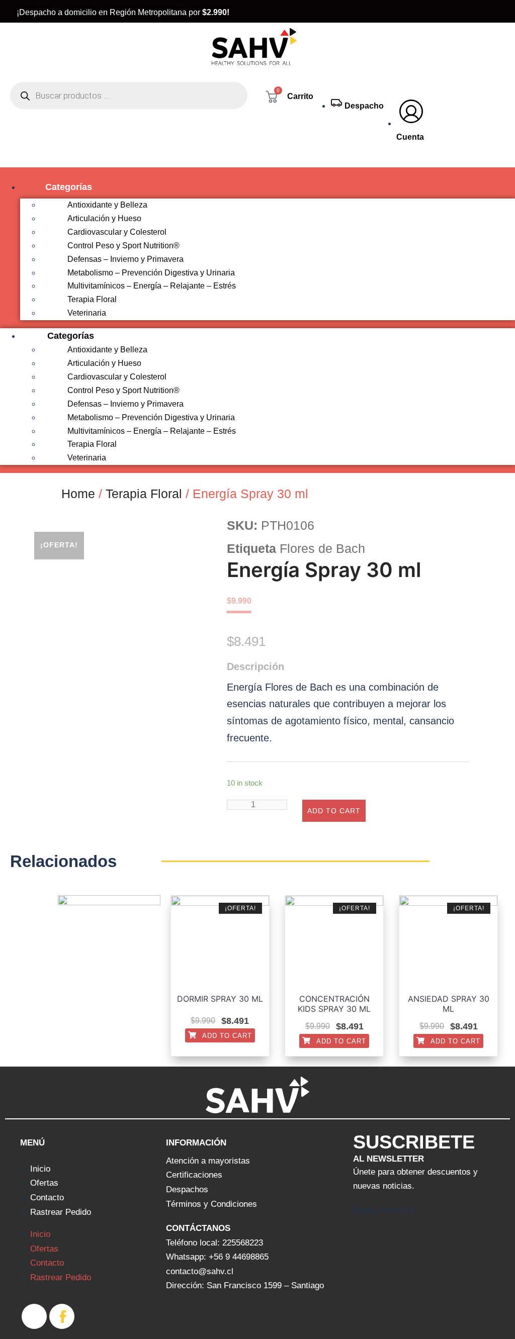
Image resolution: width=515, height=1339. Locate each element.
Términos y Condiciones (211, 1204)
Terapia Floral (144, 494)
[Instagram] (34, 1316)
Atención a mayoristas (208, 1161)
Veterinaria (86, 313)
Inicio (40, 1169)
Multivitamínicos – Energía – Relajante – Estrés (151, 285)
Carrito (300, 96)
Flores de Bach (322, 548)
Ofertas (44, 1183)
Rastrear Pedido (60, 1212)
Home (78, 494)
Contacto (47, 1197)
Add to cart (334, 811)
